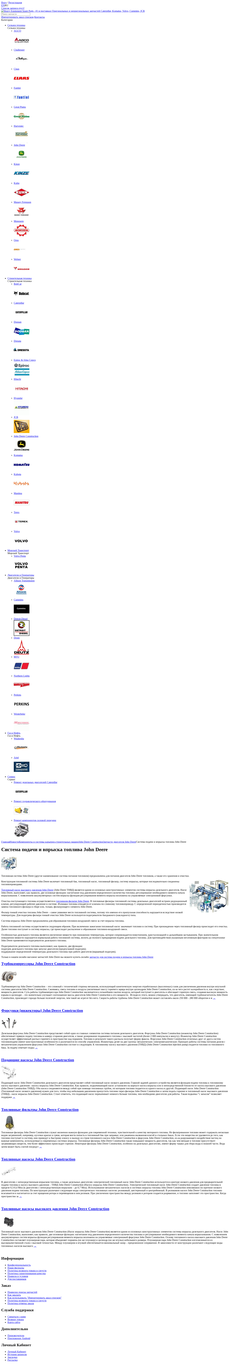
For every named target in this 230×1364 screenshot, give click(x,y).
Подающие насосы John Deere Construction (37, 1060)
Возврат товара (16, 1319)
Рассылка (13, 1360)
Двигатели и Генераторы (21, 575)
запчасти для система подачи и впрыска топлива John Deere (121, 957)
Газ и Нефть (14, 733)
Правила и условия (18, 1276)
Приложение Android (19, 1338)
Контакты (39, 17)
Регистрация (15, 2)
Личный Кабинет (17, 1351)
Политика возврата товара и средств (27, 1270)
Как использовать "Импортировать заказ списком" (35, 1297)
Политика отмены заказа (21, 1303)
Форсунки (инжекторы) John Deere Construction (42, 1010)
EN (3, 5)
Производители (16, 1335)
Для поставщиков (17, 1279)
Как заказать (14, 1295)
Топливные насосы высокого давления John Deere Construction (55, 1209)
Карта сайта (14, 1322)
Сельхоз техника (16, 25)
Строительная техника (20, 278)
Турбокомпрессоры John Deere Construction (38, 964)
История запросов (17, 1354)
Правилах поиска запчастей (22, 1292)
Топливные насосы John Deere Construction (38, 1159)
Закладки (12, 1357)
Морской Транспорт (18, 550)
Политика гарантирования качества (27, 1273)
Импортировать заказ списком (17, 17)
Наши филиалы (16, 1267)
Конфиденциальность (19, 1265)
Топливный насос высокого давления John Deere (27, 890)
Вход (4, 2)
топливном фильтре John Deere (72, 901)
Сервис (11, 776)
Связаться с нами (17, 1316)
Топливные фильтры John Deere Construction (40, 1109)
